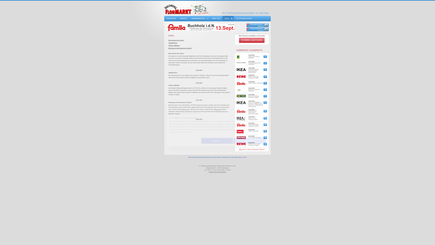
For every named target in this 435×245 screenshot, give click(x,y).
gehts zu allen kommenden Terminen (252, 149)
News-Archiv (243, 157)
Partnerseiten (226, 157)
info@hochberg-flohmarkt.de (217, 172)
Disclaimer (217, 157)
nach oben (199, 70)
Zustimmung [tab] (184, 110)
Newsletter (234, 157)
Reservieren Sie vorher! (176, 40)
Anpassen (216, 141)
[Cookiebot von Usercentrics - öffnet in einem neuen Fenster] (256, 103)
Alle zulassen (250, 141)
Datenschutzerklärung (199, 157)
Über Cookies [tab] (251, 110)
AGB (189, 157)
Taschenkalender (256, 29)
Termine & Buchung (251, 40)
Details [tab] (217, 110)
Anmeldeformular (256, 25)
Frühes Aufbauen (174, 45)
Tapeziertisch (172, 43)
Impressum (210, 157)
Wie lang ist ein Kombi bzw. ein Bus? (180, 48)
